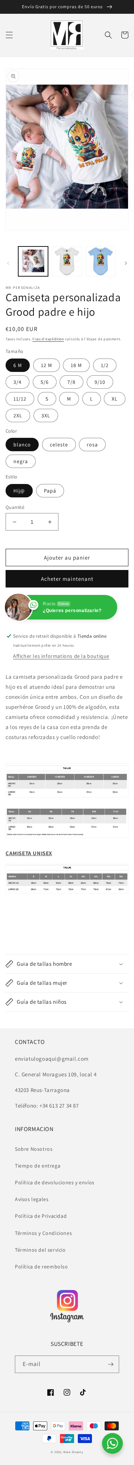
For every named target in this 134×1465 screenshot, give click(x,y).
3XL (45, 415)
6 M (17, 365)
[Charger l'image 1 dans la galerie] (33, 261)
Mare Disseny (73, 1452)
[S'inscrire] (110, 1364)
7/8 (71, 382)
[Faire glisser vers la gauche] (8, 263)
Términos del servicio (40, 1249)
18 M (76, 365)
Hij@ (19, 490)
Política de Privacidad (41, 1216)
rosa (92, 444)
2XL (17, 415)
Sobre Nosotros (33, 1149)
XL (115, 398)
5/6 (45, 382)
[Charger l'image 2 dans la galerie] (67, 261)
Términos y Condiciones (43, 1233)
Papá (50, 490)
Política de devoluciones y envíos (55, 1182)
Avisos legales (31, 1199)
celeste (59, 444)
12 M (46, 365)
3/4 (17, 382)
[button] (9, 35)
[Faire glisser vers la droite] (126, 263)
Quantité (15, 507)
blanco (22, 444)
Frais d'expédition (48, 339)
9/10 (100, 382)
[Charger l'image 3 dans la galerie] (100, 261)
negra (20, 461)
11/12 (19, 398)
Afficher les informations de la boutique (61, 656)
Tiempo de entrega (37, 1165)
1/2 (105, 365)
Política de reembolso (41, 1266)
